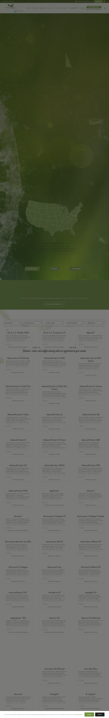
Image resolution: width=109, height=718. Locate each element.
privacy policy (78, 714)
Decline (100, 714)
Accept (89, 714)
